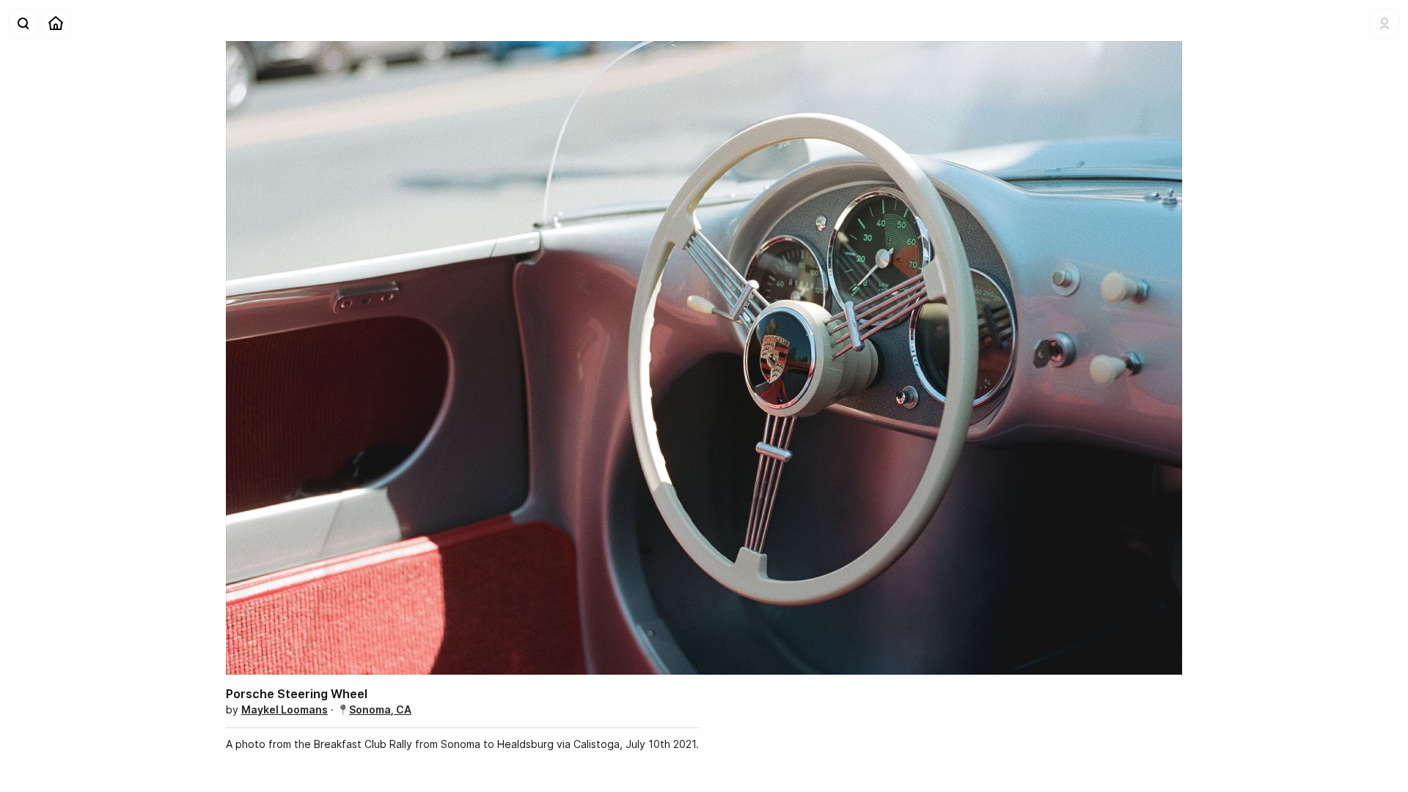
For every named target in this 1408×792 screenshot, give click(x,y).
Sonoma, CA (380, 709)
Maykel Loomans (284, 709)
